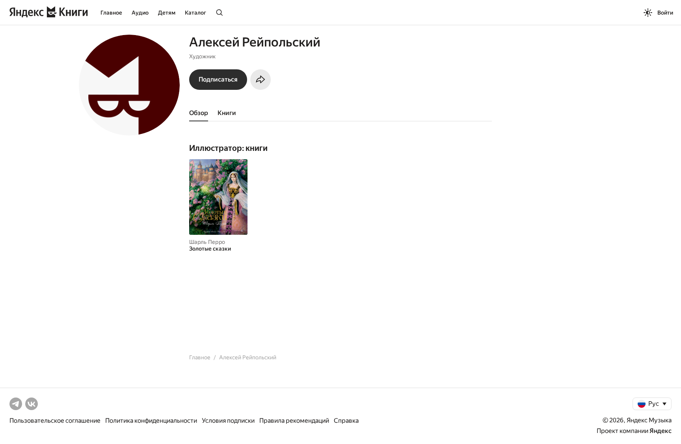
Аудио (140, 12)
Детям (166, 12)
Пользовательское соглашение (54, 420)
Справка (346, 420)
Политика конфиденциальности (151, 420)
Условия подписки (228, 420)
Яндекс (660, 431)
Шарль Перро (207, 242)
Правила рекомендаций (294, 420)
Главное (111, 12)
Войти (665, 12)
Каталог (195, 12)
